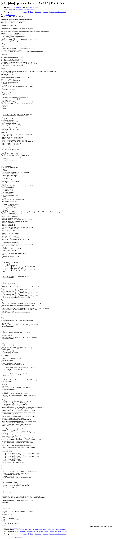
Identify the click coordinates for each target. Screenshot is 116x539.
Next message (19, 9)
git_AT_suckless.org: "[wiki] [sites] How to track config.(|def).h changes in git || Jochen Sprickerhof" (39, 529)
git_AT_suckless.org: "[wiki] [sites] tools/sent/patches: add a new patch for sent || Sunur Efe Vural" (41, 531)
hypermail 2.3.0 (18, 537)
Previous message (29, 9)
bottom (35, 7)
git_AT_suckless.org (10, 15)
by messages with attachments (58, 12)
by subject (38, 12)
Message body (17, 7)
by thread (30, 12)
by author (45, 12)
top (31, 7)
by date (24, 12)
